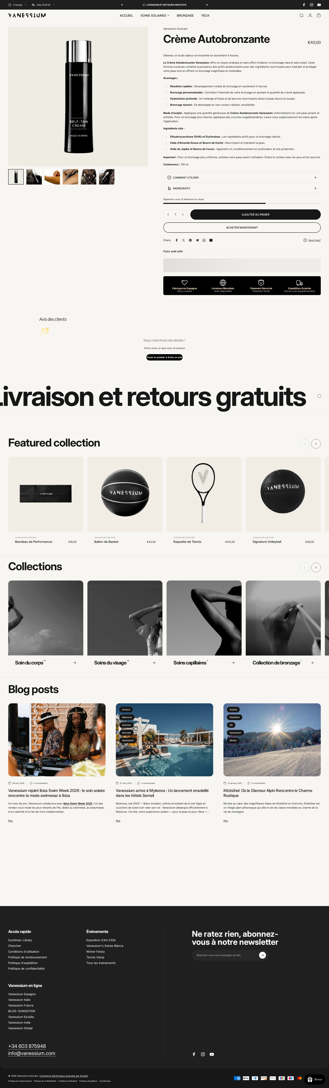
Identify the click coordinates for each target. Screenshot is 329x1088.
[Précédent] (122, 5)
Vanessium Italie (19, 999)
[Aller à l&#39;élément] (16, 177)
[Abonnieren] (262, 955)
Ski (231, 725)
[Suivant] (206, 5)
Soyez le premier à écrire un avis (164, 357)
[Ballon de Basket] (124, 494)
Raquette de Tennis (187, 541)
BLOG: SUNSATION (21, 1011)
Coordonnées (105, 1081)
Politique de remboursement (27, 957)
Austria (233, 709)
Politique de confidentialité (26, 968)
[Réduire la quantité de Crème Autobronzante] (167, 214)
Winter (233, 740)
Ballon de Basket (106, 541)
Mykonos (127, 717)
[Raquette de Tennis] (204, 494)
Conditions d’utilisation (67, 1081)
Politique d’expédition (88, 1081)
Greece (126, 709)
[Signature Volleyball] (283, 494)
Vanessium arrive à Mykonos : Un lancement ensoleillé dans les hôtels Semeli (162, 793)
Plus (10, 820)
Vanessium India (19, 1022)
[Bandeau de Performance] (45, 494)
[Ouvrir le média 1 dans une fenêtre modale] (78, 96)
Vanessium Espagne (22, 994)
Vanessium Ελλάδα (21, 1017)
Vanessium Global (20, 1028)
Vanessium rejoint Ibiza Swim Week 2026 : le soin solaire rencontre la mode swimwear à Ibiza (56, 793)
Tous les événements (101, 963)
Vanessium (128, 740)
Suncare (126, 732)
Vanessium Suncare (175, 28)
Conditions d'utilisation (23, 951)
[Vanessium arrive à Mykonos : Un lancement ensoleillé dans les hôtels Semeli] (164, 739)
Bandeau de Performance (33, 541)
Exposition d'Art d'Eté (101, 940)
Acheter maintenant (242, 227)
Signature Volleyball (267, 541)
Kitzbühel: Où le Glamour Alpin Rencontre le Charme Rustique (267, 793)
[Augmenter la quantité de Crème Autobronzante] (183, 214)
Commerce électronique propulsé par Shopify (63, 1075)
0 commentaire (40, 783)
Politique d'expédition (23, 963)
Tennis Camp (95, 957)
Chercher (14, 946)
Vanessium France (20, 1005)
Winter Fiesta (95, 951)
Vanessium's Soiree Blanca (104, 946)
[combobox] (17, 5)
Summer (126, 725)
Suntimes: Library (20, 940)
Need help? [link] (314, 240)
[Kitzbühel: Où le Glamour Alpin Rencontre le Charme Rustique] (272, 739)
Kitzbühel (235, 717)
